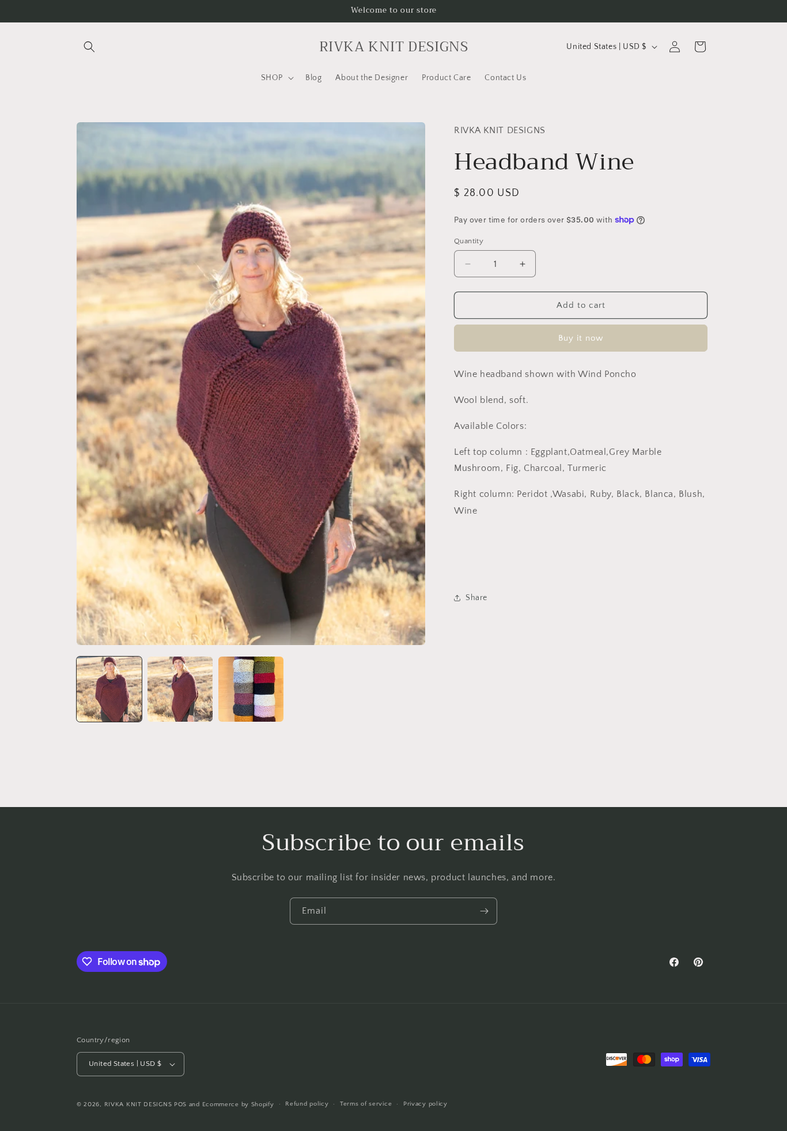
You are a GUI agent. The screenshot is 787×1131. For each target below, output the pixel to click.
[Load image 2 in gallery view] (180, 689)
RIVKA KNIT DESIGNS (138, 1104)
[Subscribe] (484, 911)
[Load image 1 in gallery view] (109, 689)
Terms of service (366, 1103)
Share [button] (476, 597)
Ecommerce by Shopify (238, 1104)
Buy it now (580, 338)
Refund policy (306, 1103)
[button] (89, 46)
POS (180, 1104)
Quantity (468, 241)
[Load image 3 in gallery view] (250, 689)
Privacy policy (425, 1103)
